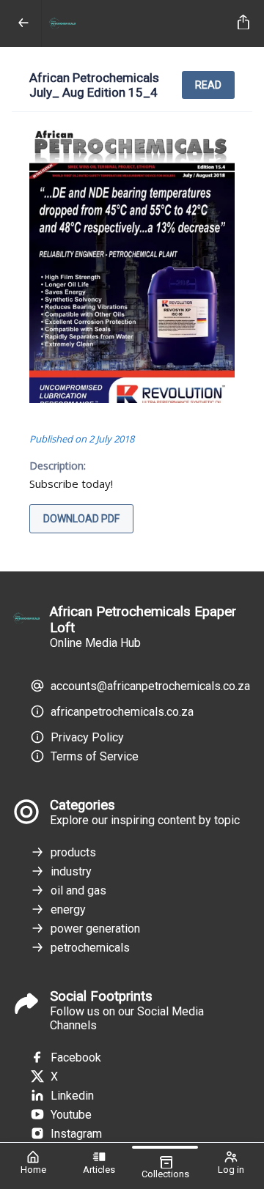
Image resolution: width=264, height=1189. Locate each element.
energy (68, 909)
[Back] (23, 23)
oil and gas (78, 890)
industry (71, 871)
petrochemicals (90, 948)
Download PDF (81, 519)
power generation (95, 929)
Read (208, 85)
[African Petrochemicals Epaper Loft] (137, 23)
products (73, 852)
